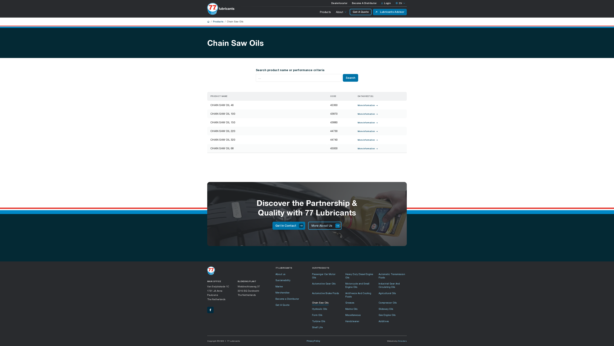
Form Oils (317, 315)
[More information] (281, 105)
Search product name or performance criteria (290, 70)
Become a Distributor (287, 298)
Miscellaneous (353, 315)
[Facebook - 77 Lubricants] (210, 310)
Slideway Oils (386, 309)
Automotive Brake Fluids (325, 293)
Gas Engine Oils (387, 315)
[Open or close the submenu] (345, 12)
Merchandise (283, 292)
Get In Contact (285, 225)
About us (281, 274)
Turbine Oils (318, 321)
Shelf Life (317, 327)
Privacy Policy (313, 341)
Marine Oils (351, 309)
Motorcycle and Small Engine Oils (357, 285)
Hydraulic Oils (319, 309)
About (339, 11)
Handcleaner (352, 321)
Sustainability (283, 280)
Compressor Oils (388, 302)
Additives (384, 321)
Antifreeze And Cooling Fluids (358, 295)
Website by (397, 341)
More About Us (321, 225)
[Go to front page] (220, 9)
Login (387, 3)
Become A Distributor (364, 3)
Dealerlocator (339, 3)
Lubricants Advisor (392, 11)
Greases (349, 302)
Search (350, 77)
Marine (279, 286)
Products (325, 11)
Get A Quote (361, 11)
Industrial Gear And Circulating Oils (389, 285)
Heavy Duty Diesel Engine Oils (359, 276)
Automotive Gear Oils (324, 283)
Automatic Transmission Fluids (392, 276)
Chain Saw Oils (320, 302)
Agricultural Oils (387, 293)
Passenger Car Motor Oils (324, 276)
